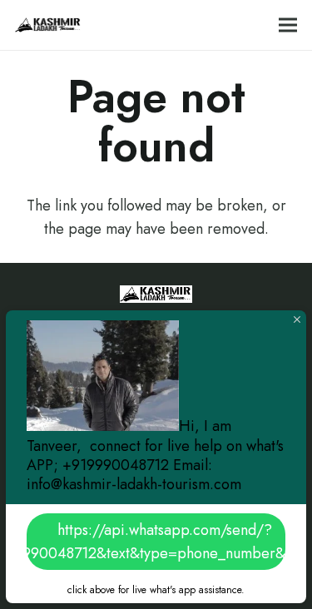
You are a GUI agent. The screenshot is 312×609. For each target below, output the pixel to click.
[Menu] (288, 25)
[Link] (48, 25)
